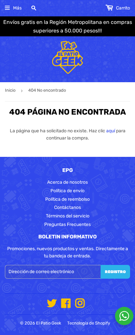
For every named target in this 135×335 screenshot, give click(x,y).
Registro (115, 272)
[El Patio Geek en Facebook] (66, 305)
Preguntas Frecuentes (67, 224)
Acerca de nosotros (67, 182)
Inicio (10, 90)
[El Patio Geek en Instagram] (80, 305)
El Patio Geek (48, 323)
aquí (110, 131)
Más (17, 8)
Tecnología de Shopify (88, 323)
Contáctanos (67, 207)
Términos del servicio (67, 216)
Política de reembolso (67, 199)
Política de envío (67, 191)
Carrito (122, 8)
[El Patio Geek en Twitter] (52, 305)
